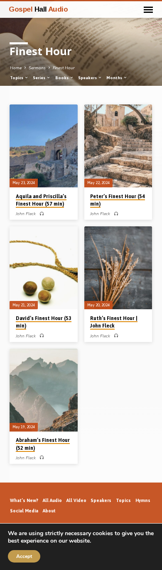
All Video (76, 500)
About (49, 510)
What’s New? (24, 500)
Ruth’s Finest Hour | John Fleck (113, 322)
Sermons (37, 68)
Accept (24, 556)
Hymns (142, 500)
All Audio (52, 500)
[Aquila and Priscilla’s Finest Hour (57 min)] (43, 145)
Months (114, 77)
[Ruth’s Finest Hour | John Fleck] (118, 267)
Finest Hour (64, 68)
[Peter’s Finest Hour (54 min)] (118, 145)
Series (39, 77)
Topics (17, 77)
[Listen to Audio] (41, 214)
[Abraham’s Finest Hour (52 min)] (43, 390)
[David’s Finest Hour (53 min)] (43, 267)
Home (16, 68)
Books (62, 77)
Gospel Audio (38, 9)
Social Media (24, 510)
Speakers (88, 77)
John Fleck (26, 214)
